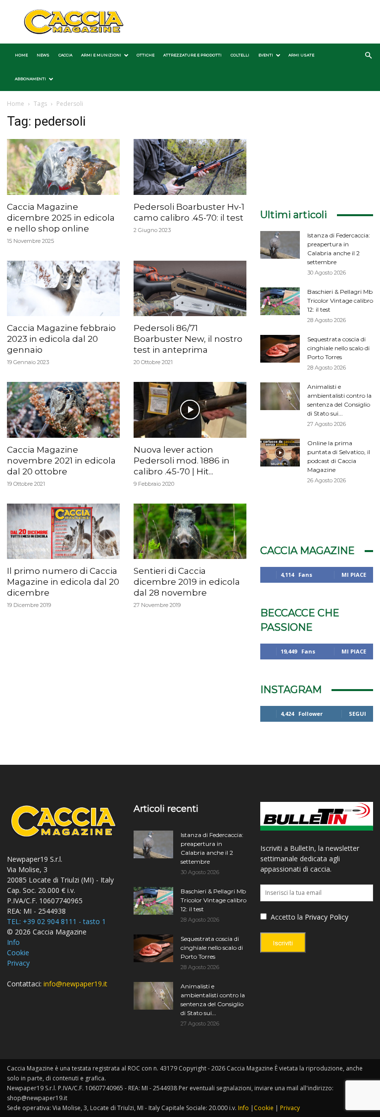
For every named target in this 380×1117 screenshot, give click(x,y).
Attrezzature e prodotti (192, 55)
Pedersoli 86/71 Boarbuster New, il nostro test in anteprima (188, 339)
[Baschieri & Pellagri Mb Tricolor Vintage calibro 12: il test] (280, 301)
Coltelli (240, 55)
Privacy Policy (326, 917)
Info (13, 942)
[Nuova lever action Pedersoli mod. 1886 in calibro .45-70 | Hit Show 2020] (190, 410)
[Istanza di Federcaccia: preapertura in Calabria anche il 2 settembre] (280, 245)
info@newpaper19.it (75, 983)
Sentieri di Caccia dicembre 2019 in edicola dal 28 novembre (187, 582)
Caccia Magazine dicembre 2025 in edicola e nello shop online (61, 217)
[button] (368, 55)
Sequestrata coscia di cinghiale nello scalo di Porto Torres (338, 348)
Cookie (18, 952)
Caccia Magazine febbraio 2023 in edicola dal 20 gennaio (61, 339)
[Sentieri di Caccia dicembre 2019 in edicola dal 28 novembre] (190, 531)
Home (21, 55)
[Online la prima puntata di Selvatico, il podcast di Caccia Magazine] (280, 452)
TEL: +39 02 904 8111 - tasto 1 (56, 921)
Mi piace (353, 574)
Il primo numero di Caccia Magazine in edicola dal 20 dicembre (63, 582)
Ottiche (145, 55)
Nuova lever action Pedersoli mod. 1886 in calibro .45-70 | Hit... (182, 460)
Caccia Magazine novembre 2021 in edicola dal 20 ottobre (61, 460)
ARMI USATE (301, 55)
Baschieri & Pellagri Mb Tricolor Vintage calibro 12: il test (340, 300)
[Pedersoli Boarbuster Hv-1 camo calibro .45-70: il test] (190, 167)
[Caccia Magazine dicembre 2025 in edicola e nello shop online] (63, 167)
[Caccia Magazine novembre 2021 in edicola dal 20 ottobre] (63, 410)
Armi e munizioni (101, 55)
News (43, 55)
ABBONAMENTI (30, 79)
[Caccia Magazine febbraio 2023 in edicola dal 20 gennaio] (63, 289)
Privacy (18, 963)
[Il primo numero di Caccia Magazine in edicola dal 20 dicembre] (63, 531)
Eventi (265, 55)
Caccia (65, 55)
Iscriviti (283, 943)
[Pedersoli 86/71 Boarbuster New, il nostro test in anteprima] (190, 289)
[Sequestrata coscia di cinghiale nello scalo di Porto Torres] (280, 349)
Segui (357, 713)
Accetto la (286, 917)
